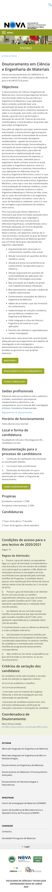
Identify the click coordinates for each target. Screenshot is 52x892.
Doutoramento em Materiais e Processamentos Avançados (24, 773)
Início (5, 55)
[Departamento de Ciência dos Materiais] (26, 24)
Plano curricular (14, 381)
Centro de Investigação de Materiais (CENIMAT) (24, 803)
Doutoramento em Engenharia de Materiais (22, 765)
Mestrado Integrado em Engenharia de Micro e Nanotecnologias (24, 757)
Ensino (13, 55)
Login (27, 846)
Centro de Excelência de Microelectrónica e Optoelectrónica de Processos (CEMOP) (22, 811)
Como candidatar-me (15, 486)
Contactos (7, 831)
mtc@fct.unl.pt (9, 727)
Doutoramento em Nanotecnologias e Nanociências (20, 783)
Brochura (9, 360)
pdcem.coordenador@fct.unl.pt (32, 727)
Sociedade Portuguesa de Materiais (19, 838)
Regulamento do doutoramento (22, 371)
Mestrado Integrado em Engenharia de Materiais (25, 748)
